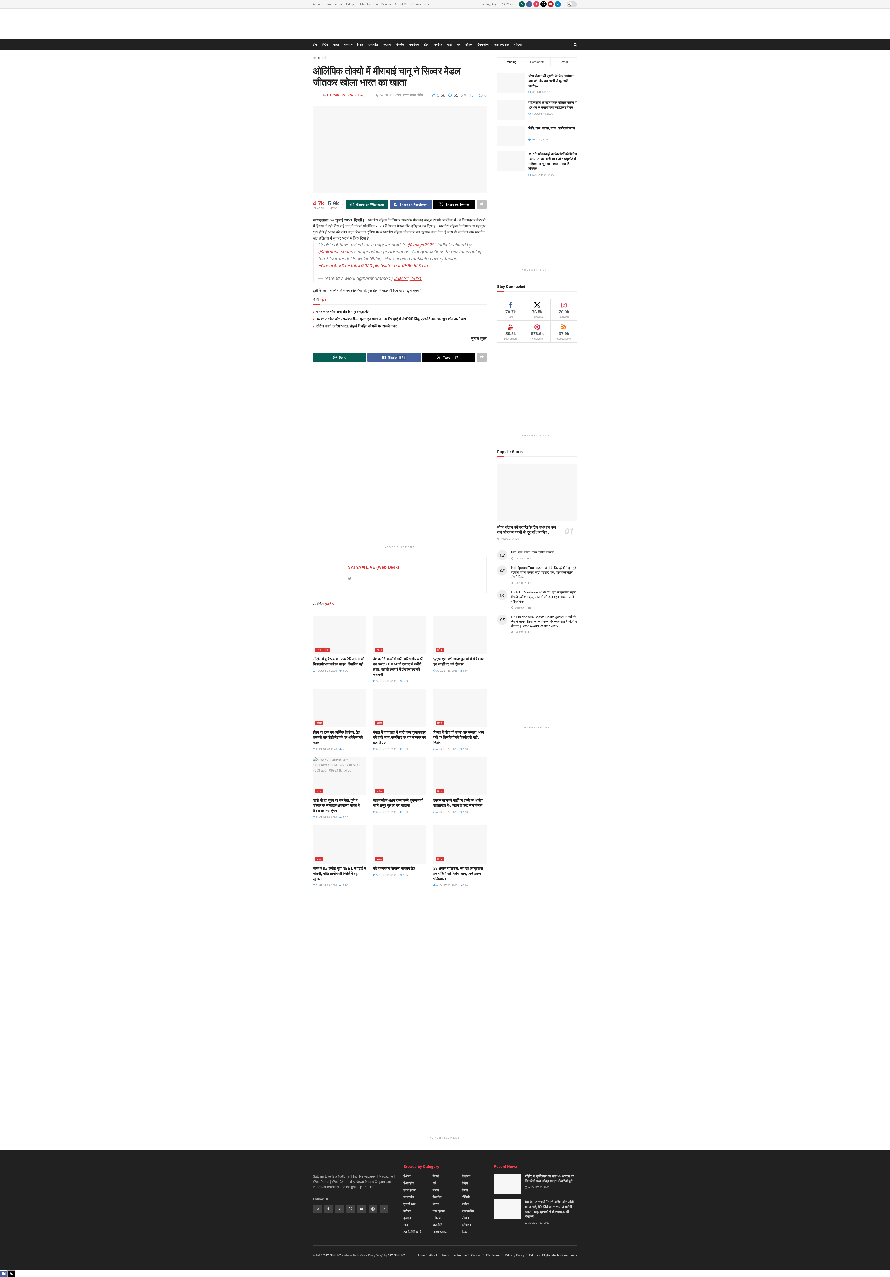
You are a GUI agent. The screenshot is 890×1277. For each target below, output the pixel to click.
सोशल (465, 1217)
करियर (407, 1210)
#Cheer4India (332, 265)
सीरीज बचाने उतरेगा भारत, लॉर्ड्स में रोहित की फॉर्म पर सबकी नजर (356, 325)
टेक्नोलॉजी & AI (413, 1231)
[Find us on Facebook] (529, 4)
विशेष (465, 1190)
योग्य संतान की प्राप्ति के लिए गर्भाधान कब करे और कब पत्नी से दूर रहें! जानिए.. (526, 529)
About (317, 4)
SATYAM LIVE (396, 1255)
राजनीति (437, 1224)
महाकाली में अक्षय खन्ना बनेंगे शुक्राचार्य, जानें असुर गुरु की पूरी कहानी (398, 803)
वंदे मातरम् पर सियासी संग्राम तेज (394, 868)
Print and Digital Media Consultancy (405, 4)
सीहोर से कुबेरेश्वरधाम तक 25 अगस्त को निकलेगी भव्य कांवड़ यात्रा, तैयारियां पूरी (338, 661)
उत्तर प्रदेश (409, 1190)
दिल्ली (436, 1176)
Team (327, 4)
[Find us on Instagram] (536, 4)
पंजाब (436, 1190)
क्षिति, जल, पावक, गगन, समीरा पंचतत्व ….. (535, 552)
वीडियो (466, 1197)
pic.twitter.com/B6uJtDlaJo (400, 265)
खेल (405, 1224)
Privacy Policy (514, 1255)
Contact (338, 4)
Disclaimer (493, 1255)
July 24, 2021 (408, 278)
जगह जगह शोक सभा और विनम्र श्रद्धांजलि (342, 311)
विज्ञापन (466, 1176)
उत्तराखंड (408, 1197)
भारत (379, 649)
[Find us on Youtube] (551, 4)
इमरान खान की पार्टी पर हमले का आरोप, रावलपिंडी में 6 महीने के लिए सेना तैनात (458, 803)
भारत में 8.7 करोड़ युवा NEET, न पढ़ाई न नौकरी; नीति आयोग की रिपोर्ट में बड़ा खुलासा (339, 873)
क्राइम (407, 1217)
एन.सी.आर (409, 1203)
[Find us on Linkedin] (384, 1209)
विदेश (439, 649)
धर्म (434, 1183)
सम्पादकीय (468, 1210)
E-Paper (351, 4)
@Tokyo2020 (421, 244)
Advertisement (369, 4)
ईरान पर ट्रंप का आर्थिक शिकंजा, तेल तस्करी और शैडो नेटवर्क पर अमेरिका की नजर (338, 737)
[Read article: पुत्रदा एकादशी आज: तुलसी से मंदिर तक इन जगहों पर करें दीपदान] (460, 635)
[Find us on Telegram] (373, 1209)
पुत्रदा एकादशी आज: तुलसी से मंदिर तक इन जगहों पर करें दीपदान (459, 661)
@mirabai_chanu (335, 251)
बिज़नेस (437, 1197)
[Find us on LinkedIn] (558, 4)
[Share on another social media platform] (482, 204)
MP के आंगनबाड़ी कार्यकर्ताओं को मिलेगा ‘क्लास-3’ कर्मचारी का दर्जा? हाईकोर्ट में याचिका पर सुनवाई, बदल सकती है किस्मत (552, 161)
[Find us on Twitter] (543, 4)
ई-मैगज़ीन (408, 1183)
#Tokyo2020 (359, 265)
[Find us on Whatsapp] (522, 4)
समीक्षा (465, 1203)
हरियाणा (466, 1224)
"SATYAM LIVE (332, 1255)
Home (317, 58)
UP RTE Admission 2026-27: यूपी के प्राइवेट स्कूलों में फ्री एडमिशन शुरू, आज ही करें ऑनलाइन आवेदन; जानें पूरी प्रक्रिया (543, 596)
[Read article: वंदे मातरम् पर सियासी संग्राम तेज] (399, 844)
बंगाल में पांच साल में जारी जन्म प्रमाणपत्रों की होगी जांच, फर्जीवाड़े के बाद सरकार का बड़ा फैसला (399, 737)
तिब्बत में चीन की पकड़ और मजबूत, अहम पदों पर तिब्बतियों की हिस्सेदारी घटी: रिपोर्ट (458, 737)
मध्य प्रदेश (322, 649)
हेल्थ (464, 1231)
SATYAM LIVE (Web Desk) (373, 567)
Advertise (460, 1255)
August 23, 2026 (326, 670)
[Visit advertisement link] (400, 457)
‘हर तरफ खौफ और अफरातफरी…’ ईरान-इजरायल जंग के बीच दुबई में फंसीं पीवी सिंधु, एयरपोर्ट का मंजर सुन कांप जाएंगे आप (391, 318)
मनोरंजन (437, 1217)
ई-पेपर (407, 1176)
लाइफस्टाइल (440, 1231)
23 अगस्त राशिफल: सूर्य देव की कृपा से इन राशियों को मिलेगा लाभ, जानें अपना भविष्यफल (458, 873)
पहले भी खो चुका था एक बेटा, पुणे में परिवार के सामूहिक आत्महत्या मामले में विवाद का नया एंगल (336, 805)
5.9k (345, 670)
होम (315, 44)
